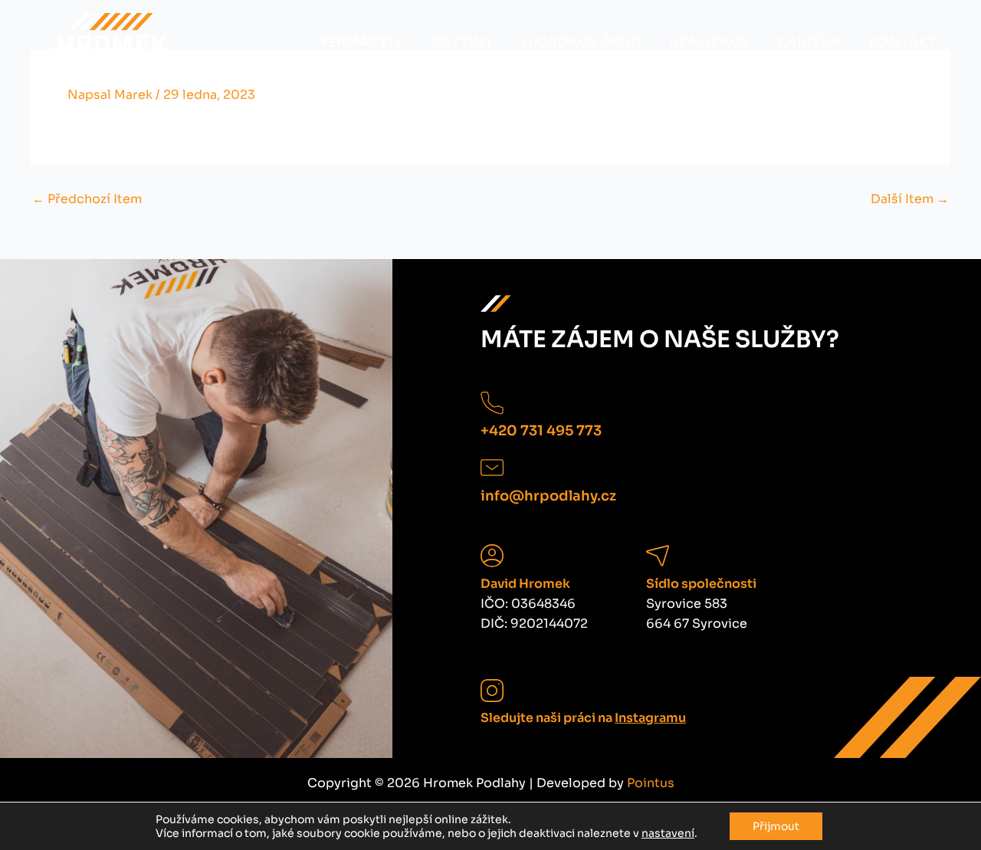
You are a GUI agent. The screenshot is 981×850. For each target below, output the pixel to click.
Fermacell (362, 42)
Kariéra (809, 42)
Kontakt (902, 42)
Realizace (709, 42)
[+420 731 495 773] (492, 403)
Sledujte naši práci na (583, 718)
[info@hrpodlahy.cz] (492, 467)
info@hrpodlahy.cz (548, 495)
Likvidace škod (581, 42)
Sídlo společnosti (701, 584)
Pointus (650, 783)
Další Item (910, 199)
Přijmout (776, 826)
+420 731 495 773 (541, 430)
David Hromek (525, 584)
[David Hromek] (492, 555)
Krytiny (462, 42)
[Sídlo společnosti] (657, 555)
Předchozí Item (87, 199)
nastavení (667, 833)
